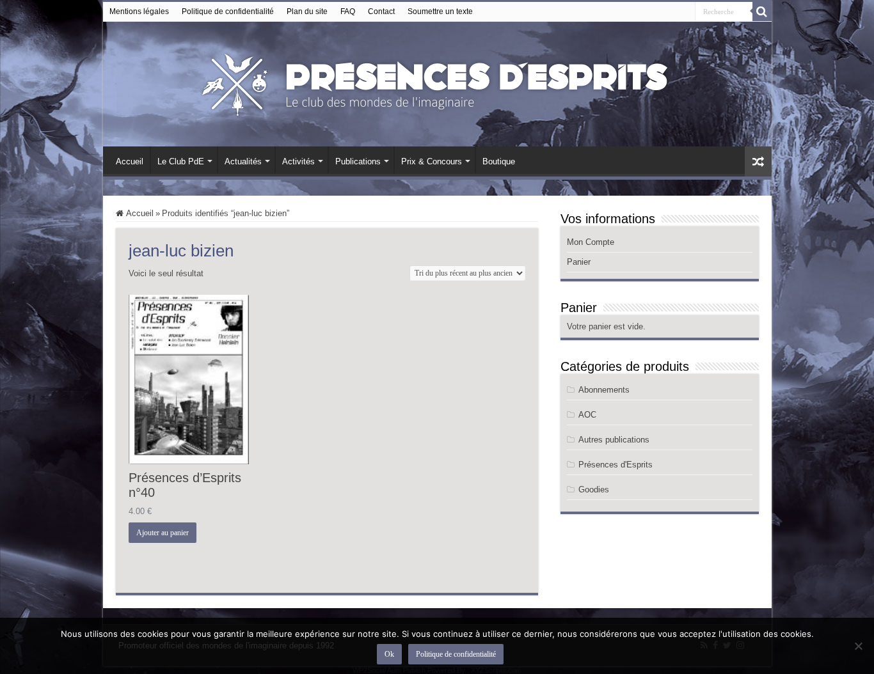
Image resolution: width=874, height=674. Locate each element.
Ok (389, 654)
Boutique (498, 161)
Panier (579, 262)
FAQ (347, 11)
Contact (381, 11)
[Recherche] (762, 11)
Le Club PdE (180, 161)
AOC (587, 414)
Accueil (129, 161)
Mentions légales (139, 11)
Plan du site (307, 11)
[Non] (858, 645)
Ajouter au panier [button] (162, 532)
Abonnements (604, 390)
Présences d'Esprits (615, 464)
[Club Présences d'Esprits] (437, 82)
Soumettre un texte (440, 11)
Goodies (593, 489)
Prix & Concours (431, 161)
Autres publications (613, 439)
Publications (358, 161)
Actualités (243, 161)
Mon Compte (590, 242)
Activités (298, 161)
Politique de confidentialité (228, 11)
